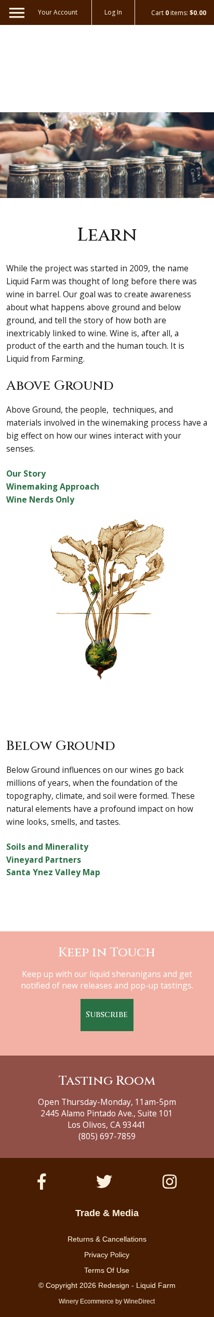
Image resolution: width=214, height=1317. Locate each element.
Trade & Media (107, 1213)
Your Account (57, 12)
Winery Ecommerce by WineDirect (107, 1301)
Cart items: (178, 13)
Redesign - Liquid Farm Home (107, 66)
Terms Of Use (106, 1270)
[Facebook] (41, 1182)
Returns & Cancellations (107, 1239)
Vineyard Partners (43, 859)
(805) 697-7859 (107, 1136)
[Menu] (11, 10)
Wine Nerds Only (40, 499)
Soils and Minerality (47, 846)
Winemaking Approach (52, 486)
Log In (113, 12)
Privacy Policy (106, 1254)
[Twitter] (104, 1182)
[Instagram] (169, 1182)
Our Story (26, 473)
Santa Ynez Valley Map (53, 872)
